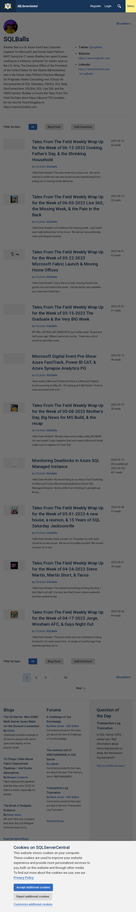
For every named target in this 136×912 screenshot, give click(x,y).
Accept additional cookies (33, 887)
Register (95, 6)
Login (107, 6)
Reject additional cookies (32, 896)
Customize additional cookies (33, 904)
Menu (130, 6)
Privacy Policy (24, 877)
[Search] (119, 6)
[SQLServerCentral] (8, 6)
